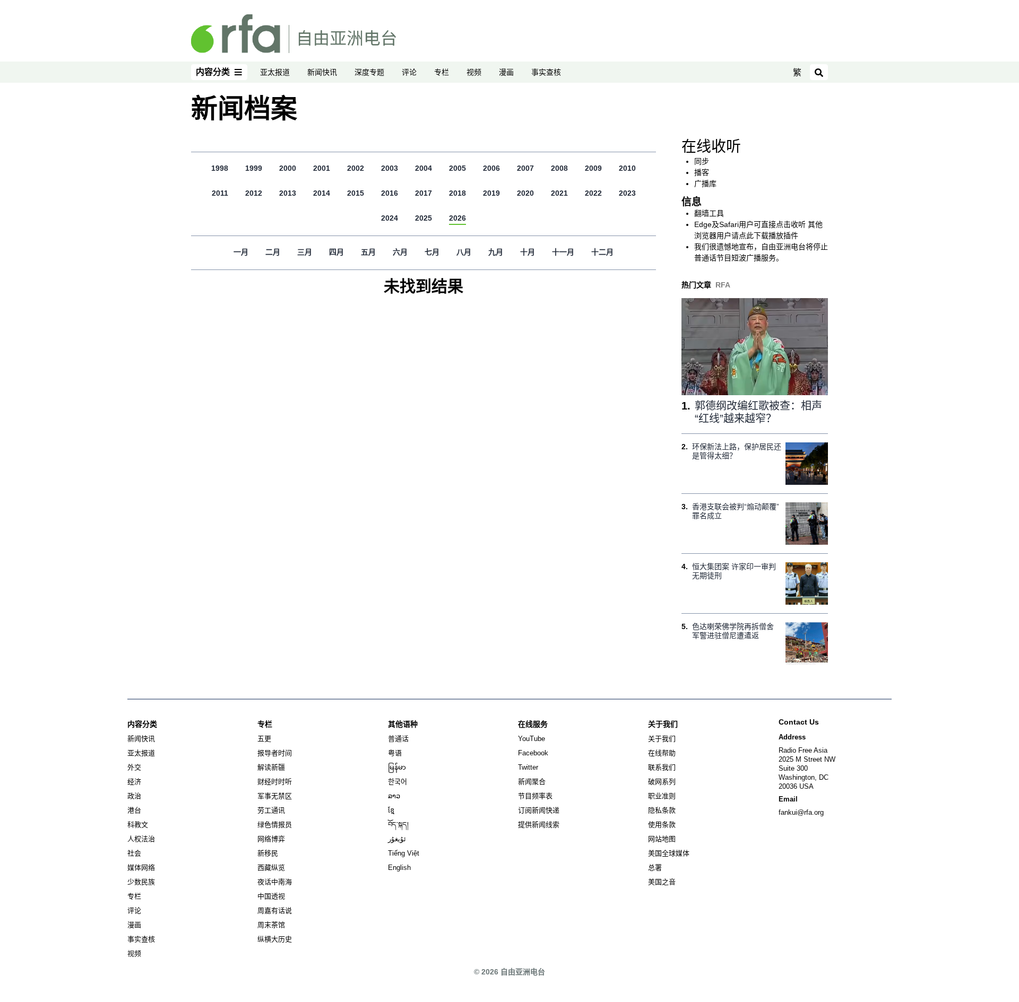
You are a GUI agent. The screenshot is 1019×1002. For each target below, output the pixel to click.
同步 (701, 161)
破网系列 (662, 782)
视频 (474, 72)
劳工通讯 (271, 810)
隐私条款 (662, 810)
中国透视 (271, 896)
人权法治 (141, 839)
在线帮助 (662, 753)
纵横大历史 (274, 939)
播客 (701, 172)
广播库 (705, 183)
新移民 (267, 853)
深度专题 (369, 72)
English (399, 868)
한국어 (397, 782)
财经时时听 (274, 782)
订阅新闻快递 (538, 810)
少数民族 (141, 882)
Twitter (528, 767)
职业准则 (662, 796)
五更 (264, 739)
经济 (134, 782)
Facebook (533, 753)
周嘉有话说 (274, 910)
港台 (134, 810)
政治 (134, 796)
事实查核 (546, 72)
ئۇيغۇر (397, 839)
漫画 (506, 72)
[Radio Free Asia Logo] (293, 33)
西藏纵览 (271, 868)
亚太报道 (275, 72)
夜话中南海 (274, 882)
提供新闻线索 (538, 825)
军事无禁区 (274, 796)
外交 (134, 767)
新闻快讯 (322, 72)
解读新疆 (271, 767)
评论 (409, 72)
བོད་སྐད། (398, 825)
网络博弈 (271, 839)
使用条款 (662, 825)
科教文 (137, 825)
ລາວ (394, 796)
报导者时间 (274, 753)
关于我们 (662, 739)
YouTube (531, 739)
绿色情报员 (274, 825)
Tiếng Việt (403, 853)
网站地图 (662, 839)
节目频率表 (535, 796)
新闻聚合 (532, 782)
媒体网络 (141, 868)
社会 (134, 853)
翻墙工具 (709, 213)
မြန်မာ (397, 767)
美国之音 (662, 882)
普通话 (398, 739)
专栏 (441, 72)
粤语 (395, 753)
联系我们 (662, 767)
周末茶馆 (271, 925)
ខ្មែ (391, 810)
